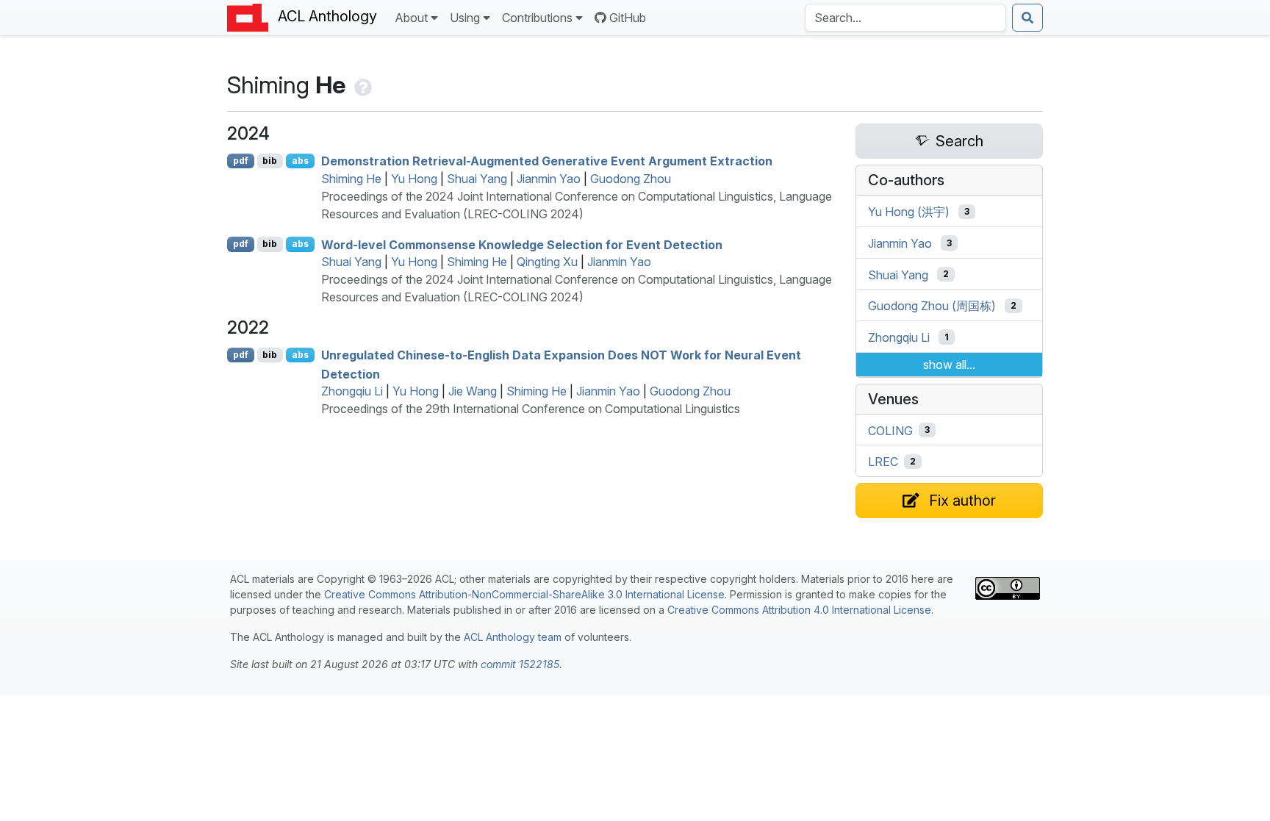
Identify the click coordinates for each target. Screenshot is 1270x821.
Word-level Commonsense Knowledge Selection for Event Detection (521, 244)
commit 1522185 (520, 664)
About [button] (411, 17)
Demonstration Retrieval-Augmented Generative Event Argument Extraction (546, 161)
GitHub (627, 17)
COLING (890, 430)
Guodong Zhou (630, 178)
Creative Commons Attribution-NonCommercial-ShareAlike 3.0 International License (524, 594)
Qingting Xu (547, 261)
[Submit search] (1027, 18)
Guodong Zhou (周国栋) (932, 305)
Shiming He (351, 178)
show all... (949, 364)
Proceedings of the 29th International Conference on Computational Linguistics (530, 408)
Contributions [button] (537, 17)
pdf (240, 160)
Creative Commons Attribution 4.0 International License (799, 609)
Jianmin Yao (549, 178)
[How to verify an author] (361, 85)
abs (300, 160)
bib (269, 160)
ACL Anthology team (513, 637)
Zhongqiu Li (352, 391)
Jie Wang (472, 391)
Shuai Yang (477, 178)
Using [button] (465, 17)
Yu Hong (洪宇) (909, 211)
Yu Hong (414, 178)
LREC (883, 461)
